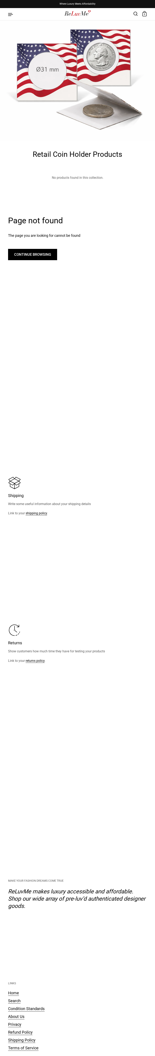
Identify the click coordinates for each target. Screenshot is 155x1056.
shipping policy (36, 513)
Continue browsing (32, 254)
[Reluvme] (77, 14)
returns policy (35, 661)
